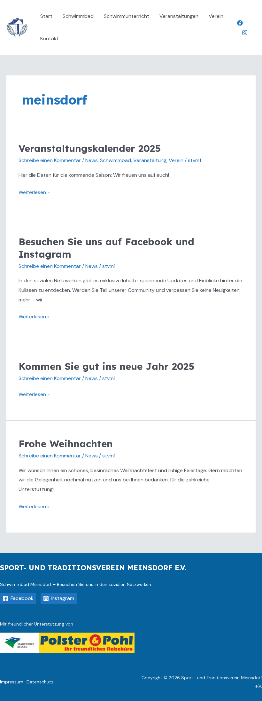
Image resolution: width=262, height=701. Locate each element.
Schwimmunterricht (126, 16)
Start (46, 16)
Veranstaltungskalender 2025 (90, 148)
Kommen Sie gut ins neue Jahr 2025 (106, 366)
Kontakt (49, 38)
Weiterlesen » (34, 192)
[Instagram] (245, 32)
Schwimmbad (78, 16)
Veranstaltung (149, 160)
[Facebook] (240, 23)
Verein (216, 16)
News (91, 160)
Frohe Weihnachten (66, 444)
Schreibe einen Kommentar (50, 160)
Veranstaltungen (178, 16)
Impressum (11, 682)
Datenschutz (40, 682)
